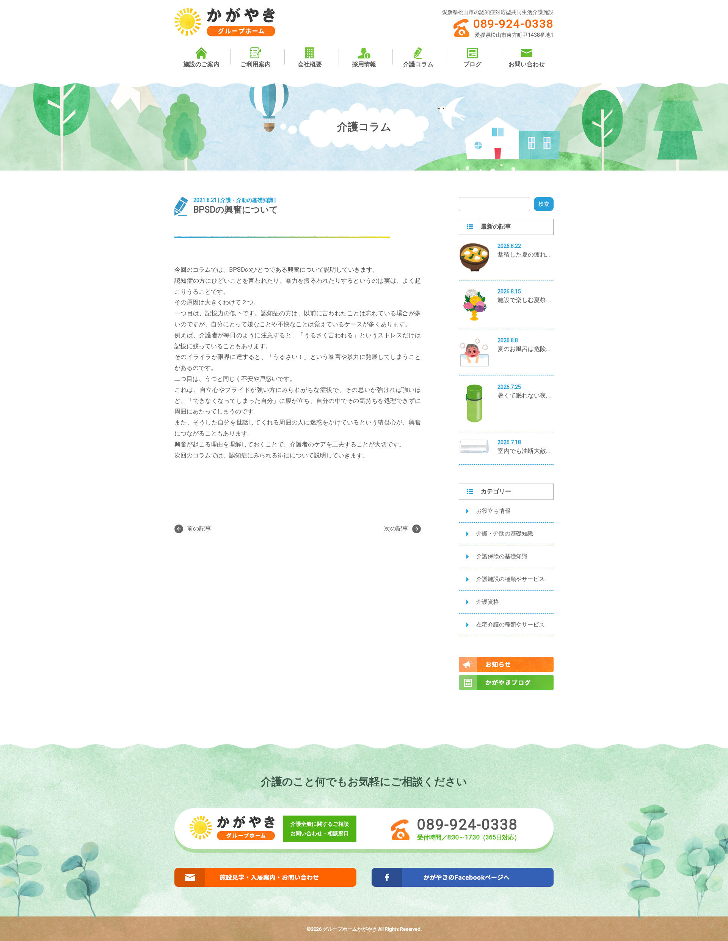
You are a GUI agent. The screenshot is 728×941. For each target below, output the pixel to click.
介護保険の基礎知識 (501, 556)
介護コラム (418, 64)
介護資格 (487, 601)
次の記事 (396, 528)
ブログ (472, 64)
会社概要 (310, 64)
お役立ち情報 (493, 510)
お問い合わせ (526, 64)
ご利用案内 (255, 64)
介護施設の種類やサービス (510, 579)
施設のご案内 (201, 64)
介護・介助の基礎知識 (504, 533)
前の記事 (199, 528)
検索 (543, 204)
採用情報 (364, 64)
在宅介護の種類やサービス (510, 624)
